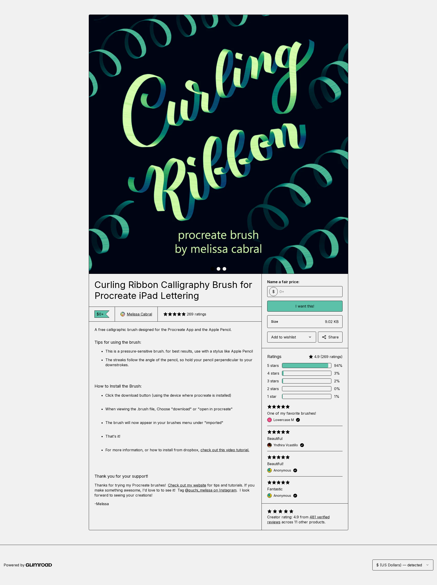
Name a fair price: (283, 282)
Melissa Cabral (139, 314)
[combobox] (291, 337)
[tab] (213, 269)
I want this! (304, 306)
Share (333, 337)
